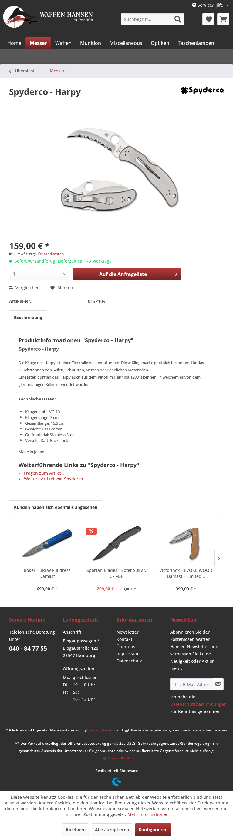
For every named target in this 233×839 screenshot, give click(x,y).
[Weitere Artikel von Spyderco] (202, 97)
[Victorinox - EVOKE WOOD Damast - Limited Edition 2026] (186, 543)
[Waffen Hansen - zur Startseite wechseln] (48, 18)
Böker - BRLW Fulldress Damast (47, 573)
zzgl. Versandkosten (46, 253)
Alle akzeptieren (112, 829)
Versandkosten (102, 730)
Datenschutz (129, 661)
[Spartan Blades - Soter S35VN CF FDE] (116, 543)
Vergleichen (27, 287)
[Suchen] (177, 19)
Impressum (128, 653)
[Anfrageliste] (223, 19)
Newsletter (127, 632)
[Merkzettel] (208, 19)
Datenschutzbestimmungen (198, 704)
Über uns (125, 646)
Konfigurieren (153, 829)
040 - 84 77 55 (28, 648)
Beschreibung (28, 317)
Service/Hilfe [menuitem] (210, 5)
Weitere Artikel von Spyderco (53, 479)
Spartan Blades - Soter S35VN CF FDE (116, 573)
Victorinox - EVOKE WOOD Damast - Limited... (185, 573)
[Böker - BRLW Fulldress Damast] (47, 543)
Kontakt (124, 639)
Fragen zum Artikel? (43, 473)
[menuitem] (152, 19)
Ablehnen (76, 829)
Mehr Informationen (148, 814)
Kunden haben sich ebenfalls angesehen (55, 507)
